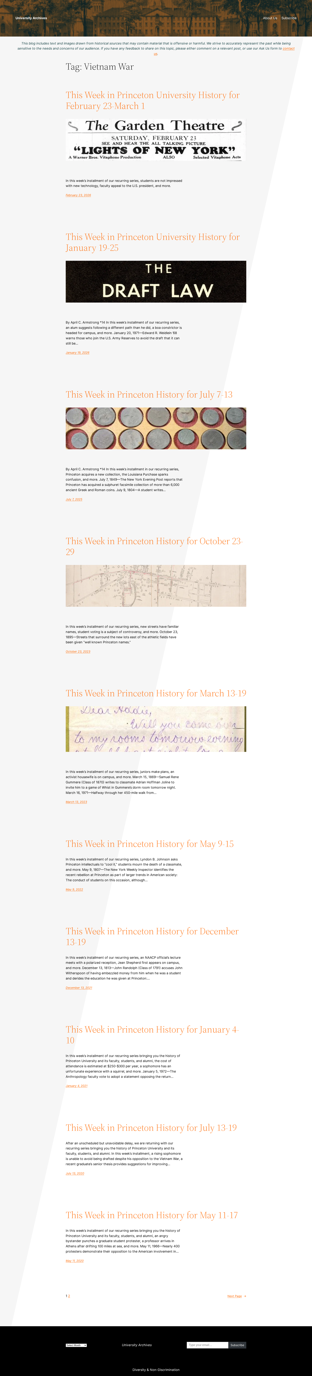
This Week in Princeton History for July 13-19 (151, 1127)
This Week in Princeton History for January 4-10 (152, 1035)
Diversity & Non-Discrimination (156, 1370)
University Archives (31, 18)
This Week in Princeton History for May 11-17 (152, 1215)
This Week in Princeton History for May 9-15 (150, 843)
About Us (270, 18)
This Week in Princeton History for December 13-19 (152, 936)
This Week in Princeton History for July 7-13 (149, 394)
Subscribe (288, 18)
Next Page (237, 1296)
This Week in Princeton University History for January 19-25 (153, 242)
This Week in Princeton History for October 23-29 (154, 546)
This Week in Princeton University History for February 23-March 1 (153, 100)
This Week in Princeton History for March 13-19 (156, 693)
